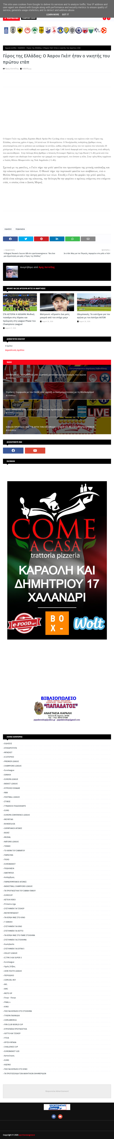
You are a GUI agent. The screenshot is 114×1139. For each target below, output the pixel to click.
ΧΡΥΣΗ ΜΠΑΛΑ (10, 1042)
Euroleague (9, 770)
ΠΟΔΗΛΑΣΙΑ (20, 229)
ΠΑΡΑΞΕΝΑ (8, 855)
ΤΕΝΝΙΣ (7, 846)
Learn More (52, 14)
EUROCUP (8, 895)
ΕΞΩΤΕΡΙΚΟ (9, 757)
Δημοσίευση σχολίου (14, 350)
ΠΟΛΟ (6, 859)
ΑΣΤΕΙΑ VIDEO (10, 899)
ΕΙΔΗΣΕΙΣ (21, 48)
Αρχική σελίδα (10, 48)
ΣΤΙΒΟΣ (7, 801)
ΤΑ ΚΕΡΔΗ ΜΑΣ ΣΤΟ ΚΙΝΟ (14, 917)
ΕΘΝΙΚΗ (7, 775)
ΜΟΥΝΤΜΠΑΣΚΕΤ (11, 913)
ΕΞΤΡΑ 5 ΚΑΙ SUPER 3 (13, 957)
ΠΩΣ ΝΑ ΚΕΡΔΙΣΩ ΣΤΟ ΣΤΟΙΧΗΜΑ (18, 1011)
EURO (6, 810)
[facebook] (13, 451)
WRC (6, 989)
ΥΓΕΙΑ (6, 1038)
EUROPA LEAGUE (11, 779)
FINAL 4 (7, 1002)
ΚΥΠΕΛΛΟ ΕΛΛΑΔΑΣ (12, 788)
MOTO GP (8, 993)
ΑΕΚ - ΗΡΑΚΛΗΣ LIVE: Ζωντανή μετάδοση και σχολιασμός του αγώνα (40, 409)
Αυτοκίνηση (9, 1056)
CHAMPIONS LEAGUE (13, 766)
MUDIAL (7, 837)
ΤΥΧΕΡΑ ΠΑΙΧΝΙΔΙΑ (12, 1015)
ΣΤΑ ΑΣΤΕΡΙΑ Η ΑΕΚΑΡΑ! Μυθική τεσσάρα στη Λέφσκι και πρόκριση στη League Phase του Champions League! (19, 319)
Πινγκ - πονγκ (10, 998)
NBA (6, 792)
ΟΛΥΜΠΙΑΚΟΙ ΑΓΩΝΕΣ (13, 828)
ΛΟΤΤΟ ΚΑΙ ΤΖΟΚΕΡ (12, 1033)
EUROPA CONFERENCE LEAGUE (17, 815)
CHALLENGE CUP (11, 1047)
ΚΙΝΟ (6, 1007)
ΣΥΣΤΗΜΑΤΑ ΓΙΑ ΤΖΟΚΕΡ (14, 908)
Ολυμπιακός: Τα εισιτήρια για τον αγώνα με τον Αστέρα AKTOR (93, 316)
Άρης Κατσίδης (12, 68)
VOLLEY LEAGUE (10, 953)
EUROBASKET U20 (11, 1051)
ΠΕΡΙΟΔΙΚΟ (9, 975)
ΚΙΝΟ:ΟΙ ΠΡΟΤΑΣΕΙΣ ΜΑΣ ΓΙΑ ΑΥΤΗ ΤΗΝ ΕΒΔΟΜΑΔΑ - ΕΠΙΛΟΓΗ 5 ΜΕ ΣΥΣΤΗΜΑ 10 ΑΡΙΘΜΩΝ (50, 427)
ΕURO (6, 1060)
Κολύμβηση (9, 877)
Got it (65, 14)
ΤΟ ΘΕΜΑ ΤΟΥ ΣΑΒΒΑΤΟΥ (14, 850)
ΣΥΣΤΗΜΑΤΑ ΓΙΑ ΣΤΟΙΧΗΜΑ (15, 940)
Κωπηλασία (9, 944)
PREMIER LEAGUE (11, 761)
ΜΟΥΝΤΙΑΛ (8, 819)
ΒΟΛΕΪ (6, 833)
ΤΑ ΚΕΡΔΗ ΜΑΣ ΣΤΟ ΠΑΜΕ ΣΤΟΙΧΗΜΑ (19, 935)
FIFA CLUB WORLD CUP (13, 1024)
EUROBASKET (10, 864)
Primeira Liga (10, 904)
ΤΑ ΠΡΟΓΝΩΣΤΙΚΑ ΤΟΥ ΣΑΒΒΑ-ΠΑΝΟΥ (20, 891)
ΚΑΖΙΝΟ (7, 1064)
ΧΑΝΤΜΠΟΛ (9, 873)
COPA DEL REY (10, 980)
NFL (5, 984)
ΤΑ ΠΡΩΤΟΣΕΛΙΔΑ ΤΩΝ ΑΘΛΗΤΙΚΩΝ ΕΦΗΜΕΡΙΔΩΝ (25, 1073)
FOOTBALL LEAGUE (12, 797)
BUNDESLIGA (9, 824)
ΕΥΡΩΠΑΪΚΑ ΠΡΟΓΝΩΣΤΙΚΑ (15, 1029)
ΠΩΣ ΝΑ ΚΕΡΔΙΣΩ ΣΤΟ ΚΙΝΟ (15, 1069)
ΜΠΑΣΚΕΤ (8, 752)
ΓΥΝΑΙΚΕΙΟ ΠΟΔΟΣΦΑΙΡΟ (15, 806)
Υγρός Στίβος (9, 966)
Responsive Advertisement (57, 1091)
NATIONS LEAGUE (11, 841)
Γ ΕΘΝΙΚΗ (8, 922)
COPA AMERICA (10, 1020)
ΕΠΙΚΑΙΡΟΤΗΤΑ (10, 748)
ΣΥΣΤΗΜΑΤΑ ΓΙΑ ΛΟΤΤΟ (13, 931)
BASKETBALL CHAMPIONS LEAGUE (18, 886)
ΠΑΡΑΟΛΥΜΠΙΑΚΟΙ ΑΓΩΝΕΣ (15, 882)
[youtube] (35, 451)
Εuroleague (9, 962)
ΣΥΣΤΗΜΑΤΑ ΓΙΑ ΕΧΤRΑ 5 (14, 949)
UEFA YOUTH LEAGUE (13, 971)
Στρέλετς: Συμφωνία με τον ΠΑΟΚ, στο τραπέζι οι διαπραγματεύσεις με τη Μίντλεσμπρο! (50, 392)
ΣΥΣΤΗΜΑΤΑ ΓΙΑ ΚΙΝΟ (13, 926)
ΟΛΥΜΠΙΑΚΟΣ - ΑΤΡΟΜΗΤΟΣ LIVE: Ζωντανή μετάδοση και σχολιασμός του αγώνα (46, 374)
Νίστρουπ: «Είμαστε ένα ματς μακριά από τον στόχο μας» (54, 316)
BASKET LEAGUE (11, 784)
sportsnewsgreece (27, 1135)
